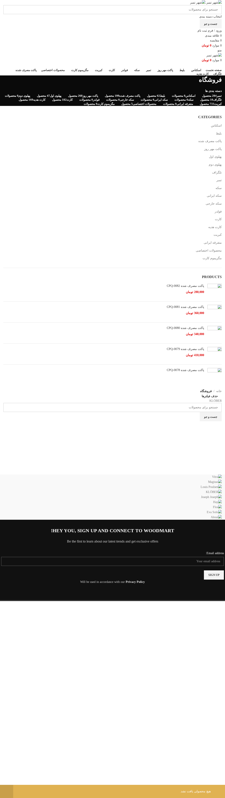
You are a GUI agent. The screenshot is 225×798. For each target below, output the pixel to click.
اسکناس (216, 125)
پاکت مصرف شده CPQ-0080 (185, 328)
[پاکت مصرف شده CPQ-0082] (214, 291)
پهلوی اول (215, 156)
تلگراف (217, 172)
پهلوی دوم (215, 164)
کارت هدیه (215, 227)
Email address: (215, 553)
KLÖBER (215, 400)
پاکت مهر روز (213, 149)
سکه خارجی (214, 203)
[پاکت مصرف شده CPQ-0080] (214, 333)
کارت (218, 219)
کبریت (218, 234)
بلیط (219, 133)
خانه (219, 391)
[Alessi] (112, 497)
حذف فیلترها (210, 396)
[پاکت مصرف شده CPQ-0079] (214, 354)
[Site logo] (213, 2)
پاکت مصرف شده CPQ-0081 (185, 307)
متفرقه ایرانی (213, 242)
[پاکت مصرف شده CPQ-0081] (214, 312)
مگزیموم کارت (212, 258)
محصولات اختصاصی (209, 250)
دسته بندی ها (213, 91)
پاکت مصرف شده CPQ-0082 (185, 285)
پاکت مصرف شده (210, 141)
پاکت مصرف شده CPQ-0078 (185, 370)
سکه (219, 188)
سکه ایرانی (214, 195)
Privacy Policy (135, 582)
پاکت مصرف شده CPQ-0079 (185, 349)
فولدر (218, 211)
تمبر (219, 180)
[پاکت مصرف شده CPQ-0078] (214, 375)
